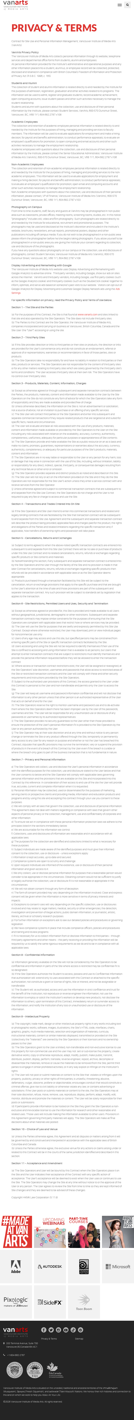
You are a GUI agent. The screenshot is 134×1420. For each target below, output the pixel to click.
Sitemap (79, 1338)
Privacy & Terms (49, 1338)
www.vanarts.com (88, 314)
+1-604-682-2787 (16, 1355)
